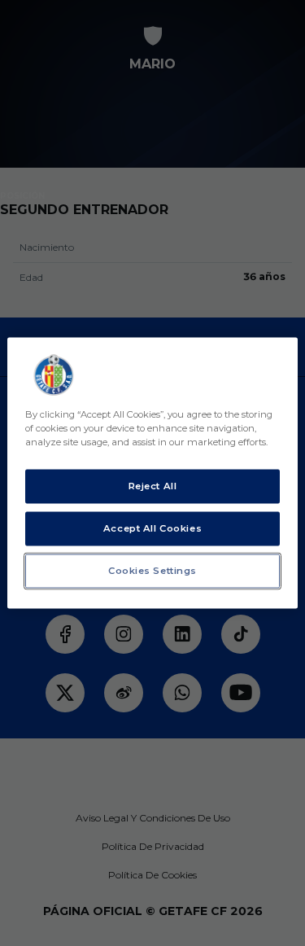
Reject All (153, 486)
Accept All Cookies (152, 528)
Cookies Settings (152, 570)
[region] (152, 473)
